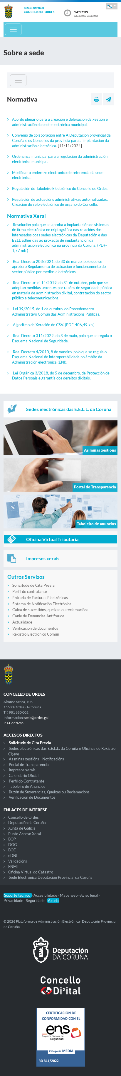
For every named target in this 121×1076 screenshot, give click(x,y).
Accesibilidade (45, 895)
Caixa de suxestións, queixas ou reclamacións (50, 609)
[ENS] (60, 1042)
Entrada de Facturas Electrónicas (40, 597)
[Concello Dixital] (60, 990)
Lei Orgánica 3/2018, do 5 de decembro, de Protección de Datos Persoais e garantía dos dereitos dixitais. (61, 376)
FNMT (13, 866)
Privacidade (14, 900)
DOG (12, 844)
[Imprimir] (96, 99)
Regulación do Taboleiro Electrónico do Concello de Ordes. (60, 188)
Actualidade (22, 622)
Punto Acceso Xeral (24, 833)
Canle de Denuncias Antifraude (38, 616)
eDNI (12, 855)
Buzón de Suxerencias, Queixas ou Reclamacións (49, 792)
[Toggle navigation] (13, 29)
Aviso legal (89, 895)
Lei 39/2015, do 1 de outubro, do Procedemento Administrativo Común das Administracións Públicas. (56, 311)
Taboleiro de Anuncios (27, 786)
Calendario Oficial (23, 775)
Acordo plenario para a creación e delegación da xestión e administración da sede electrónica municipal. (60, 122)
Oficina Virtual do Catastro (30, 872)
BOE (12, 850)
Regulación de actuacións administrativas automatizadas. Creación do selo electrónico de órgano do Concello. (60, 202)
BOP (12, 839)
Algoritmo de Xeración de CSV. (54, 324)
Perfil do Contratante (26, 781)
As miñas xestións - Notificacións (36, 759)
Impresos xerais (22, 769)
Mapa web (69, 895)
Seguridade (36, 900)
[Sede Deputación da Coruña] (60, 954)
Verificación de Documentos (32, 797)
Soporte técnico (17, 895)
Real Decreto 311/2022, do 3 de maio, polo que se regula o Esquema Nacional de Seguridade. (62, 338)
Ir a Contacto (13, 723)
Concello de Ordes (23, 817)
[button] (111, 6)
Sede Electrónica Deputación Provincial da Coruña (51, 877)
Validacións (17, 861)
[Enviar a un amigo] (108, 99)
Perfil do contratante (29, 591)
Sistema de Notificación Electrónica (41, 603)
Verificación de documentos (35, 628)
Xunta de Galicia (22, 828)
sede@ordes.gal (36, 717)
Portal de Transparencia (29, 764)
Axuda (53, 900)
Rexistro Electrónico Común (35, 634)
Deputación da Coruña (27, 822)
